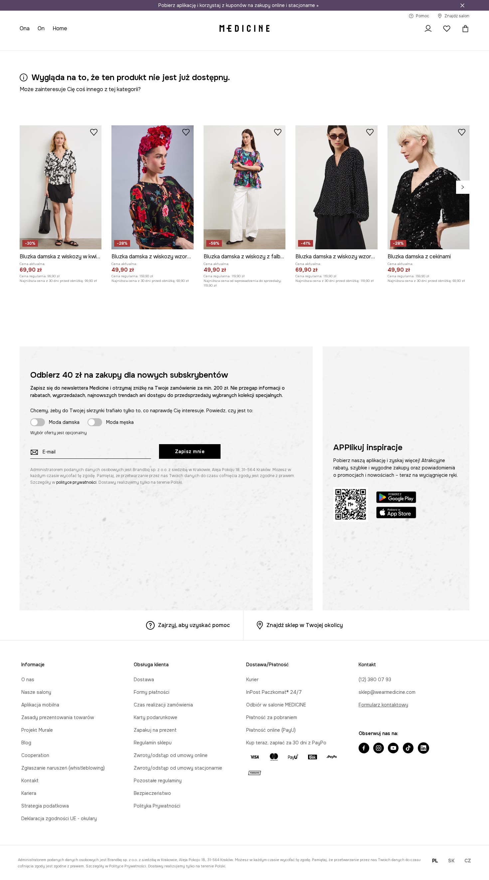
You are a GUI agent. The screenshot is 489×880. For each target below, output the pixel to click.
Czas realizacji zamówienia (163, 705)
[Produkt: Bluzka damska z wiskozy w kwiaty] (60, 187)
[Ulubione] (446, 28)
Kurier (252, 680)
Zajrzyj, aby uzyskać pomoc (194, 625)
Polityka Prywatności (157, 806)
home (60, 28)
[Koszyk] (463, 28)
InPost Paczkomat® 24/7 (274, 692)
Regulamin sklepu (153, 743)
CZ (467, 861)
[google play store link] (396, 498)
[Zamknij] (462, 5)
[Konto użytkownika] (428, 28)
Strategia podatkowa (45, 806)
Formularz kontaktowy (383, 705)
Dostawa (144, 680)
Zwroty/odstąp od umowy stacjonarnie (178, 768)
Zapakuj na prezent (155, 730)
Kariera (28, 793)
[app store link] (396, 513)
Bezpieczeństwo (152, 793)
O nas (27, 680)
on (41, 28)
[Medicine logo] (244, 28)
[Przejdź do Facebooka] (364, 748)
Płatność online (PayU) (271, 730)
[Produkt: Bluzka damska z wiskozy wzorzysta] (152, 187)
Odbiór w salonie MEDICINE (276, 705)
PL (435, 861)
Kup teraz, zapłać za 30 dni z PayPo (286, 743)
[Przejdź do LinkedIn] (423, 748)
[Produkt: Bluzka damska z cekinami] (428, 187)
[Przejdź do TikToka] (408, 748)
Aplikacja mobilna (40, 705)
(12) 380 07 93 (375, 680)
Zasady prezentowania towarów (57, 717)
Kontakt (30, 781)
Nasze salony (36, 692)
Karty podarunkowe (155, 717)
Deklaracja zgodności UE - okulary (59, 818)
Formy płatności (151, 692)
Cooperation (35, 755)
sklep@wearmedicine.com (387, 692)
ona (25, 28)
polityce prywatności (76, 482)
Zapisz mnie (190, 451)
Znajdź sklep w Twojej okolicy (304, 625)
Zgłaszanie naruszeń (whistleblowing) (63, 768)
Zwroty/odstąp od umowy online (171, 755)
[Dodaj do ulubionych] (94, 132)
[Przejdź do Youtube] (393, 748)
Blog (26, 743)
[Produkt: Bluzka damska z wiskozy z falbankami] (244, 187)
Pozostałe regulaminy (158, 781)
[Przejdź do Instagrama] (378, 748)
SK (451, 861)
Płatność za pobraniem (271, 717)
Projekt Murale (37, 730)
